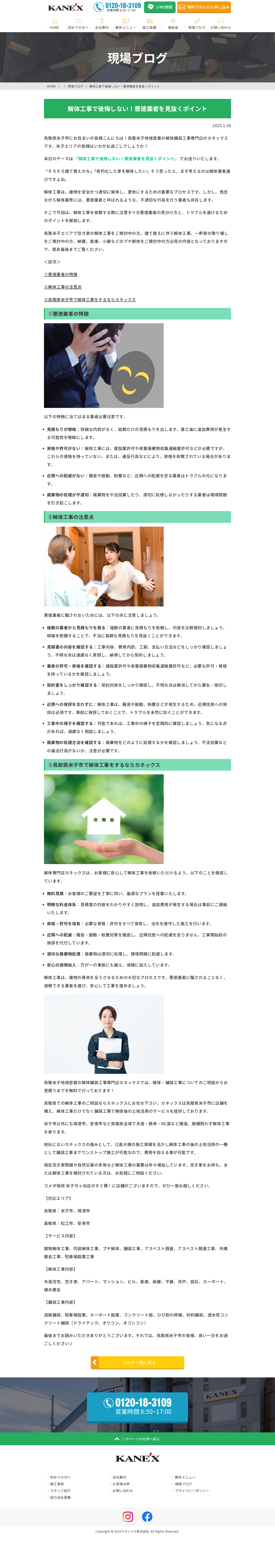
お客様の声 (121, 1483)
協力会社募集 (60, 1497)
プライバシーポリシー (192, 1490)
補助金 (173, 27)
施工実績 (149, 27)
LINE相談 (164, 7)
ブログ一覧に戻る (139, 1362)
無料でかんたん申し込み (208, 7)
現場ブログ (197, 27)
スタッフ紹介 (60, 1490)
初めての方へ (78, 27)
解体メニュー (125, 27)
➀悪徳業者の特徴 (60, 274)
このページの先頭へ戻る (141, 1438)
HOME (54, 27)
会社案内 (102, 27)
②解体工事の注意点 (63, 287)
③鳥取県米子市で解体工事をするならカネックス (90, 299)
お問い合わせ (220, 27)
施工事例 (57, 1483)
